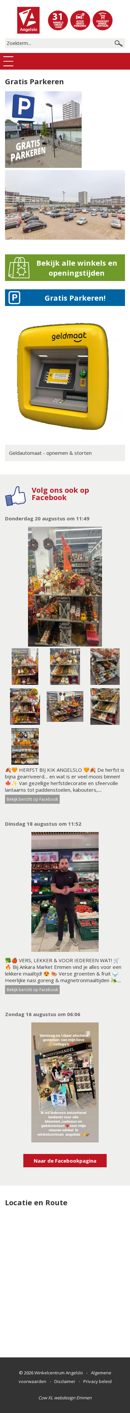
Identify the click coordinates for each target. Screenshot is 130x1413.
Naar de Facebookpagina (65, 1160)
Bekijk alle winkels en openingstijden (76, 268)
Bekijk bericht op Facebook (32, 799)
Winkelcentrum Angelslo (58, 1373)
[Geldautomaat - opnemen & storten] (65, 439)
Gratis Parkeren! (75, 298)
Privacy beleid (97, 1381)
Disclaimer (64, 1381)
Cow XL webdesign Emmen (65, 1398)
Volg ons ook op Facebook (60, 493)
